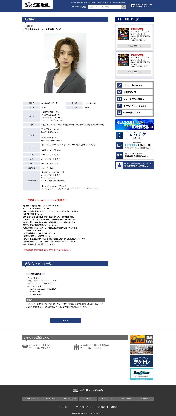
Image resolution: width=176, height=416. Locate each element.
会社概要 (88, 399)
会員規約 (113, 407)
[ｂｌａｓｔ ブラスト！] (123, 38)
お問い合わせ (126, 399)
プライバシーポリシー (84, 407)
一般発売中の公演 (69, 399)
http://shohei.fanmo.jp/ (49, 132)
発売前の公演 (50, 399)
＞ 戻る (65, 320)
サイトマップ (107, 399)
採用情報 (144, 399)
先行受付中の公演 (31, 399)
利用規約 (101, 407)
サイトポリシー (65, 407)
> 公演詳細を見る (134, 46)
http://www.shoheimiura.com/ (52, 140)
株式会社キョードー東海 (91, 390)
